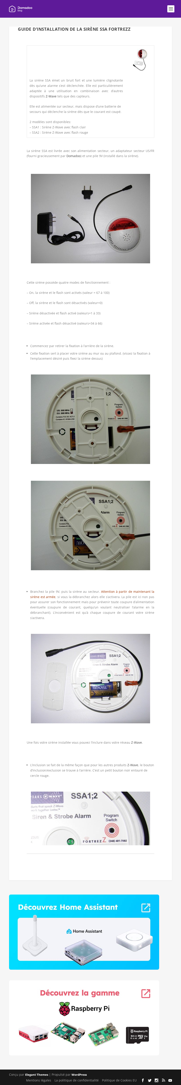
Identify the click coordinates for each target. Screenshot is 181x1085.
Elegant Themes (36, 1075)
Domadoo (73, 156)
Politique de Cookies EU (119, 1080)
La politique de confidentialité (77, 1080)
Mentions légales (38, 1080)
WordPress (79, 1075)
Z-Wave (51, 96)
